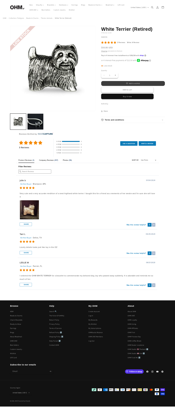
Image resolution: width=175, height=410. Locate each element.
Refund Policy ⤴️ (55, 332)
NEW (12, 311)
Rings (12, 332)
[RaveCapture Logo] (45, 134)
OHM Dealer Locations (136, 345)
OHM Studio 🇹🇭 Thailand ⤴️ (138, 349)
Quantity (104, 70)
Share (26, 224)
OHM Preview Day (134, 337)
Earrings (13, 328)
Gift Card (13, 358)
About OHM (132, 311)
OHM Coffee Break (134, 341)
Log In (90, 316)
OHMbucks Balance (95, 332)
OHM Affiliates (133, 328)
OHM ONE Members (95, 337)
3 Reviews (121, 42)
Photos (67, 160)
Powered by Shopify (24, 401)
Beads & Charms (32, 18)
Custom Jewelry (16, 349)
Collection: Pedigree (16, 18)
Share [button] (106, 111)
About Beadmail (16, 337)
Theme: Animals (46, 18)
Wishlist (13, 353)
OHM (4, 18)
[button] (152, 7)
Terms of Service (55, 328)
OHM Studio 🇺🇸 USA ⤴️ (136, 353)
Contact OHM (54, 345)
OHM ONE (13, 341)
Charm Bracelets (16, 320)
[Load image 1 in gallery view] (18, 122)
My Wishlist (92, 324)
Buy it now (127, 96)
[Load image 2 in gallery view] (35, 122)
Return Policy (54, 320)
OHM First (131, 332)
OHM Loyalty (132, 320)
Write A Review (133, 42)
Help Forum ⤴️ (55, 341)
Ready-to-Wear (15, 324)
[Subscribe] (50, 371)
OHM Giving (132, 324)
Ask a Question (129, 143)
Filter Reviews (24, 166)
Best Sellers (14, 345)
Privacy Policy (54, 324)
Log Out (91, 341)
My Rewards (93, 320)
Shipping (104, 51)
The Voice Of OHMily (56, 316)
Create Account (94, 311)
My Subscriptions (94, 328)
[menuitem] (31, 4)
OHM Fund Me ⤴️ (134, 358)
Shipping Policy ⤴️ (56, 337)
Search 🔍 (53, 311)
